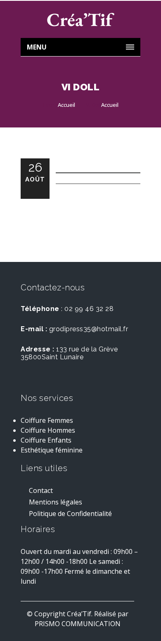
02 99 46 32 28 (89, 309)
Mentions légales (55, 503)
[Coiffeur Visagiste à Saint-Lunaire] (80, 19)
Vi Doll (93, 104)
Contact (41, 491)
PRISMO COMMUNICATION (78, 623)
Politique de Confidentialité (70, 515)
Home (50, 104)
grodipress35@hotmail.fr (88, 329)
